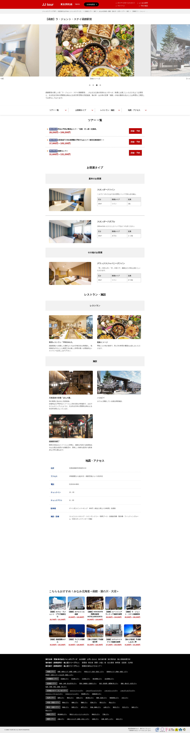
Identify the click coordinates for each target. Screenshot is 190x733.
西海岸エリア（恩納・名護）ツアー (117, 671)
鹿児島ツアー (90, 698)
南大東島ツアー (97, 679)
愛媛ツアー (84, 702)
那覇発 (84, 663)
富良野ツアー (85, 694)
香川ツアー (103, 702)
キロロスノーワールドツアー (54, 694)
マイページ (121, 6)
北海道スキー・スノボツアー (57, 691)
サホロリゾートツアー (72, 694)
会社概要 (82, 659)
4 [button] (100, 85)
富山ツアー (49, 710)
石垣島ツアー (65, 679)
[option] (95, 52)
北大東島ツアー (109, 679)
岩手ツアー (84, 707)
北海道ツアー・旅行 (90, 11)
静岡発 (117, 663)
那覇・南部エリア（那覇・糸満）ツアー (69, 671)
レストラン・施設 (107, 110)
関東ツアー (51, 714)
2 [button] (93, 85)
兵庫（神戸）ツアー (107, 719)
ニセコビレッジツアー (111, 690)
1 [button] (90, 85)
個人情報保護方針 (124, 659)
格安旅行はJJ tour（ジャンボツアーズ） (70, 11)
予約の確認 (144, 6)
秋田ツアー (75, 707)
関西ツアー (51, 719)
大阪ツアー (61, 719)
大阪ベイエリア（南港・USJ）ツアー (78, 719)
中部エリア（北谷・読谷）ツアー (94, 671)
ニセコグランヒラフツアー (94, 690)
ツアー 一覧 (54, 110)
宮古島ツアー (75, 679)
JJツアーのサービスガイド (126, 3)
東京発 (90, 663)
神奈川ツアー (96, 714)
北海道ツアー (51, 683)
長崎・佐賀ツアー (101, 698)
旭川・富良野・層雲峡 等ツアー (108, 683)
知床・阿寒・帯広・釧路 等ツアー (56, 687)
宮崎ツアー (79, 698)
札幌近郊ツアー (96, 694)
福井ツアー (135, 707)
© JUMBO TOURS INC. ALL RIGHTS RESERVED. (17, 729)
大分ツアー (125, 698)
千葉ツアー (105, 714)
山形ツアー (107, 707)
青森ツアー (65, 707)
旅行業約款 (112, 659)
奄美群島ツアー (114, 698)
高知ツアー (65, 702)
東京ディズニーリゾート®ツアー (79, 714)
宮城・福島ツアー (95, 707)
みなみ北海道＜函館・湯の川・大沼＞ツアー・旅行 (114, 11)
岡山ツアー (112, 702)
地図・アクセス (134, 110)
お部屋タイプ (80, 110)
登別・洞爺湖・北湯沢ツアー (88, 683)
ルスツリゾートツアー (76, 690)
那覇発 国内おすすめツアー (92, 666)
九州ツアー (51, 698)
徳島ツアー (75, 702)
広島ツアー (93, 702)
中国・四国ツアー (53, 702)
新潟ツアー (116, 707)
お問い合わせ (92, 659)
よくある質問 (143, 3)
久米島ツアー (86, 679)
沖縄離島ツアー (52, 679)
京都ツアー (95, 719)
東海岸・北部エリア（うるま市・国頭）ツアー (59, 675)
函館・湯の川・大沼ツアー (129, 683)
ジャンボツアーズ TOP (49, 11)
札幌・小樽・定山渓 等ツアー (68, 683)
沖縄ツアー (51, 672)
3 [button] (97, 85)
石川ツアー (125, 707)
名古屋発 (110, 663)
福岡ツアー (61, 698)
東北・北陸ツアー (53, 707)
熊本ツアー (70, 698)
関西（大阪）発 (100, 663)
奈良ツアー (119, 719)
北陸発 (123, 663)
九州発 (130, 663)
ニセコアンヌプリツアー (127, 690)
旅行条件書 (102, 659)
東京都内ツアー (62, 714)
